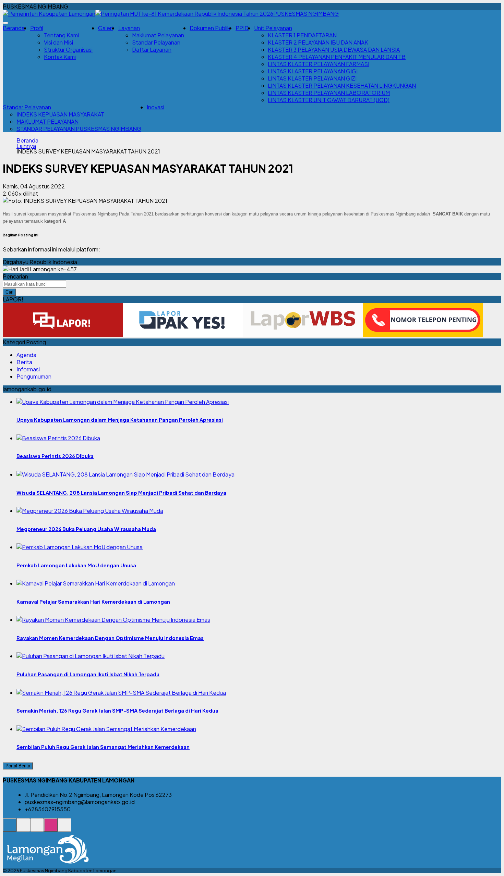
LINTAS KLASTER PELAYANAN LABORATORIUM (329, 92)
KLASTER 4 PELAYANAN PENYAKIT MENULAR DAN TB (337, 56)
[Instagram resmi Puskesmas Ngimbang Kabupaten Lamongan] (51, 828)
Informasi (28, 369)
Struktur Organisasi (68, 49)
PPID (242, 28)
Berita (24, 362)
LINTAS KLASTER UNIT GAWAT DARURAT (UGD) (328, 99)
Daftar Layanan (151, 49)
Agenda (26, 354)
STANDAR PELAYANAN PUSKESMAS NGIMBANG (78, 128)
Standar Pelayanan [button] (27, 107)
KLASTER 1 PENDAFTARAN (302, 35)
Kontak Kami (60, 56)
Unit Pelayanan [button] (273, 28)
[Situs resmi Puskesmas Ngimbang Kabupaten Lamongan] (9, 828)
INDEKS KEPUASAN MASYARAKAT (60, 114)
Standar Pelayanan (156, 42)
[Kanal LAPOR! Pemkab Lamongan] (23, 828)
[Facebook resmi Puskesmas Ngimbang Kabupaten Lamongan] (37, 828)
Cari (9, 292)
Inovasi (155, 107)
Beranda (14, 28)
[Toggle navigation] (5, 23)
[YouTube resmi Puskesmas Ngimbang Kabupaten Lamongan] (64, 828)
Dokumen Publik (210, 28)
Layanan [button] (129, 28)
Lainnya (26, 146)
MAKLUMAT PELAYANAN (47, 121)
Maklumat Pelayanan (158, 35)
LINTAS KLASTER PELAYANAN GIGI (313, 71)
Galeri (105, 28)
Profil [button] (36, 28)
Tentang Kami (61, 35)
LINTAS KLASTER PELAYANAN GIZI (312, 78)
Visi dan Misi (58, 42)
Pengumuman (33, 376)
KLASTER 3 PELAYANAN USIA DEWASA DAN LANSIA (334, 49)
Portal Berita (17, 765)
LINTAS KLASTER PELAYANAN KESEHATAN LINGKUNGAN (342, 85)
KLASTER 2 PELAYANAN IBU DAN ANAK (318, 42)
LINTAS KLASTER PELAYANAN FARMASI (318, 63)
